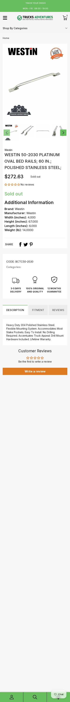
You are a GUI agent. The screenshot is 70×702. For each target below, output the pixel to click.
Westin (8, 149)
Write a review (35, 371)
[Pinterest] (31, 244)
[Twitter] (26, 244)
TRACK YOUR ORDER (35, 3)
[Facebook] (20, 244)
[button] (12, 184)
